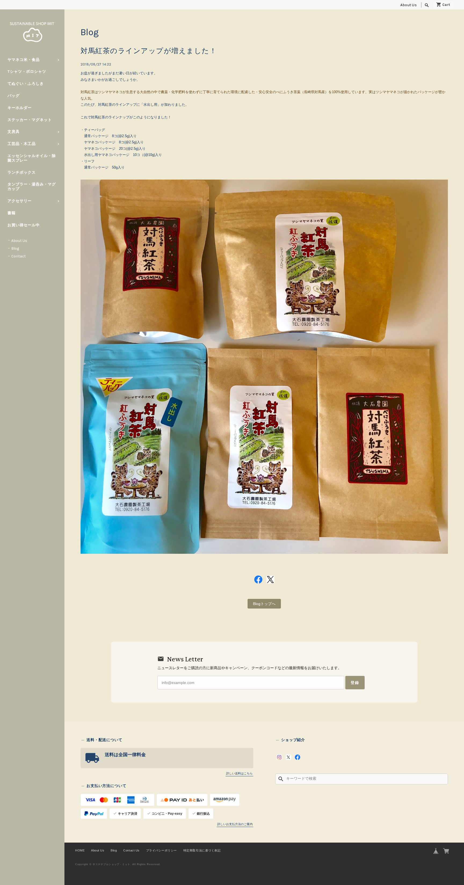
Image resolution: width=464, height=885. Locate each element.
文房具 (14, 131)
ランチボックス (22, 172)
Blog (15, 248)
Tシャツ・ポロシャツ (27, 71)
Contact (18, 256)
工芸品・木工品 (22, 143)
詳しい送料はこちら (239, 773)
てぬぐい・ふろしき (26, 83)
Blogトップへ (264, 604)
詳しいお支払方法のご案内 (235, 824)
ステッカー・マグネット (30, 120)
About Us (408, 5)
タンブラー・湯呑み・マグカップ (32, 186)
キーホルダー (20, 107)
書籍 (12, 213)
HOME (80, 850)
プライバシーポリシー (161, 850)
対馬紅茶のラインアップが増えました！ (149, 51)
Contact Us (131, 850)
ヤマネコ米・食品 (24, 59)
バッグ (14, 95)
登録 (355, 682)
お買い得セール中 (24, 225)
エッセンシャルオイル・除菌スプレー (32, 158)
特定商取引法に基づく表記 (201, 850)
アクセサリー (20, 201)
